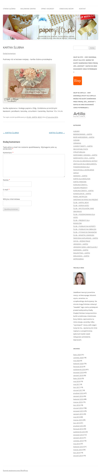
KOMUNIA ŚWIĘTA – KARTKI (83, 191)
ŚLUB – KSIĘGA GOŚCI (81, 205)
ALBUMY (76, 131)
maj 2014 (76, 444)
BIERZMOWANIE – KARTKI (82, 134)
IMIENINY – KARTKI (80, 176)
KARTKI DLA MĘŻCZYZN (81, 179)
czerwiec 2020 (78, 357)
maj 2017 (76, 384)
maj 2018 (76, 381)
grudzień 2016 (78, 393)
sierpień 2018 (78, 375)
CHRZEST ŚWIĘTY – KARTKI (83, 146)
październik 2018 (79, 369)
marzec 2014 (77, 450)
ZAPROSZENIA (78, 259)
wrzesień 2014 (78, 435)
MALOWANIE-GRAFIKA (28, 9)
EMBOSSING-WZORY (66, 9)
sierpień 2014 (78, 438)
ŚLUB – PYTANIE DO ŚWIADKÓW (85, 232)
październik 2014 (79, 432)
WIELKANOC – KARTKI (81, 256)
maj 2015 (76, 417)
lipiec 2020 (77, 355)
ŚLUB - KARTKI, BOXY (34, 117)
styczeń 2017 (78, 390)
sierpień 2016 (78, 396)
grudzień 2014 (78, 426)
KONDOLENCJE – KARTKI (82, 193)
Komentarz (8, 152)
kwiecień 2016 (78, 399)
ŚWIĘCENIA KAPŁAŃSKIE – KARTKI (85, 238)
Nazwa (6, 180)
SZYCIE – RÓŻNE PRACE (81, 241)
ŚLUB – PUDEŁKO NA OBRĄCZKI (84, 229)
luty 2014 (76, 452)
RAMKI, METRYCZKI (80, 196)
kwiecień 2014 (78, 447)
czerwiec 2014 (78, 441)
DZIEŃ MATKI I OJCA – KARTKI (84, 158)
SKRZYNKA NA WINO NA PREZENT (85, 199)
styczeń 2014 (78, 455)
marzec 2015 (77, 420)
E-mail (6, 189)
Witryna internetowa (11, 199)
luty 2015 (76, 423)
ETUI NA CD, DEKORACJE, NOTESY (85, 161)
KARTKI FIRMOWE (79, 182)
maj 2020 (76, 360)
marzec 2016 (77, 402)
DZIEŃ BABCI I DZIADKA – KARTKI (85, 155)
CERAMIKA (77, 143)
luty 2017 (76, 387)
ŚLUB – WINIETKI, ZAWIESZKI (83, 235)
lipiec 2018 (77, 378)
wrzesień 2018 (78, 372)
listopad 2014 (78, 429)
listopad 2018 (78, 366)
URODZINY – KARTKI (80, 244)
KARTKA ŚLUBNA (11, 132)
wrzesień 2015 (78, 411)
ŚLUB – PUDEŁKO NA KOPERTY (84, 226)
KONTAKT (82, 9)
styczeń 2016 (78, 408)
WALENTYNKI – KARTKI (81, 253)
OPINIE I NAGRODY (47, 9)
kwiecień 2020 (78, 363)
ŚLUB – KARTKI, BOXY (81, 202)
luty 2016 (76, 405)
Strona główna (9, 9)
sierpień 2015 (78, 414)
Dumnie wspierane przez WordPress (15, 470)
